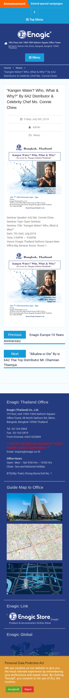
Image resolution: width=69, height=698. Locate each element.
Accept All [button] (13, 689)
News (36, 135)
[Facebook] (34, 12)
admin (36, 127)
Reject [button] (28, 689)
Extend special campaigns (47, 3)
